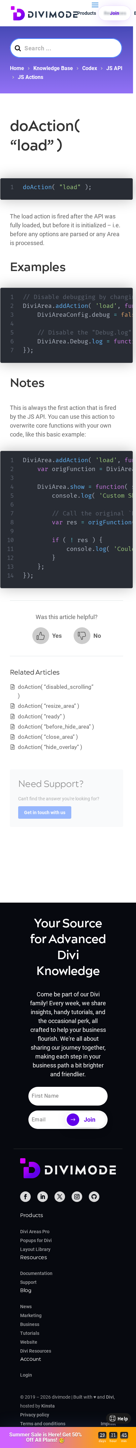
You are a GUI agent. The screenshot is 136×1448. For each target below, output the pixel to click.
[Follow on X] (59, 1196)
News (26, 1306)
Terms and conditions (42, 1423)
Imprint (108, 1423)
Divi (110, 1397)
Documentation (36, 1273)
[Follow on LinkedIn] (42, 1196)
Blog (25, 1290)
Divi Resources (35, 1351)
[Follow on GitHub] (94, 1196)
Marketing (31, 1315)
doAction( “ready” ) (41, 716)
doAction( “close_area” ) (48, 737)
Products (86, 13)
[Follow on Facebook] (25, 1196)
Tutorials (29, 1333)
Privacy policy (34, 1414)
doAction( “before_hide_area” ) (56, 726)
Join (114, 13)
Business (29, 1324)
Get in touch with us (44, 812)
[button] (47, 635)
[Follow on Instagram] (77, 1196)
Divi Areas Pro (35, 1231)
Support (28, 1282)
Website (28, 1342)
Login (26, 1375)
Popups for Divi (36, 1240)
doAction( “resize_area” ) (48, 706)
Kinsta (48, 1406)
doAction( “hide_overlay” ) (50, 747)
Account (30, 1359)
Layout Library (35, 1249)
